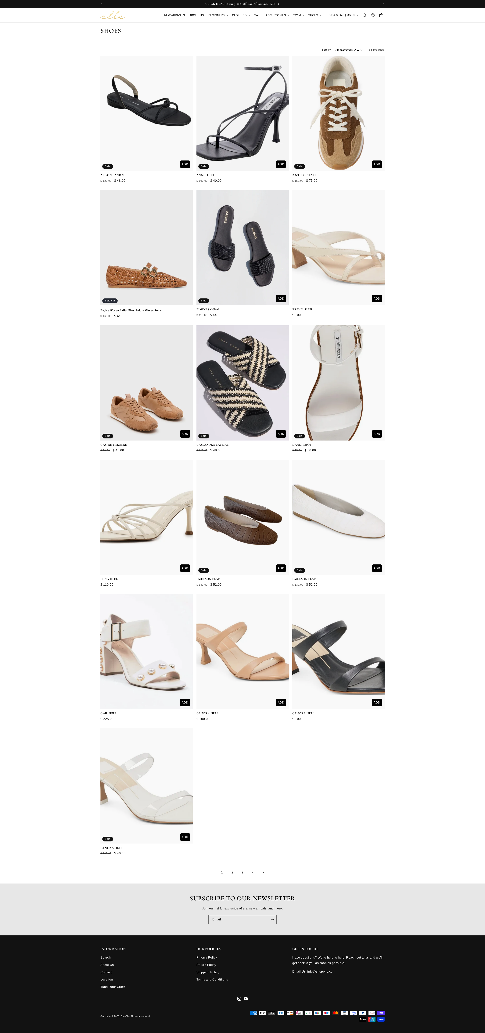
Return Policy (206, 964)
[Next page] (263, 872)
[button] (218, 15)
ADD (185, 164)
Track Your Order (112, 986)
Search (105, 957)
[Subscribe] (272, 919)
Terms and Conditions (212, 979)
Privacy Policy (206, 957)
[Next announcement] (383, 3)
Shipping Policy (207, 972)
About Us (107, 964)
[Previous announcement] (102, 3)
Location (106, 979)
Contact (106, 972)
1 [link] (222, 872)
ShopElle (125, 1016)
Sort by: (327, 49)
